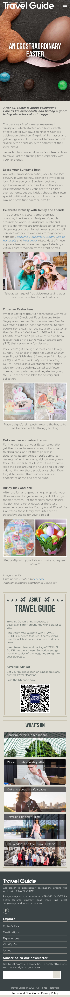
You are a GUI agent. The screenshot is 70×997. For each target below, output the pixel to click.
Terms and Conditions (25, 993)
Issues (7, 950)
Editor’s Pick (11, 926)
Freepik (39, 579)
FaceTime (21, 236)
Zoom (50, 236)
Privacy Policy (49, 993)
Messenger (30, 240)
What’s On (10, 944)
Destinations (11, 932)
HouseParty (37, 236)
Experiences (11, 938)
